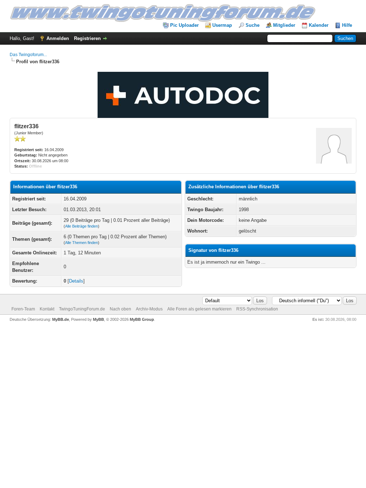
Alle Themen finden (81, 242)
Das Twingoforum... (28, 54)
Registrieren (87, 38)
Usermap (222, 25)
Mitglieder (284, 25)
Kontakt (47, 309)
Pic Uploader (184, 25)
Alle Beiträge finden (81, 226)
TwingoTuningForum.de (82, 309)
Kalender (318, 25)
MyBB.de (60, 319)
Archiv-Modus (149, 309)
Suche (252, 25)
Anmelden (57, 38)
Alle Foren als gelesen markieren (199, 309)
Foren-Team (23, 309)
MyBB (98, 319)
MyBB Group (142, 319)
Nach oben (120, 309)
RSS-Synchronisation (257, 309)
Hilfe (347, 25)
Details (76, 281)
